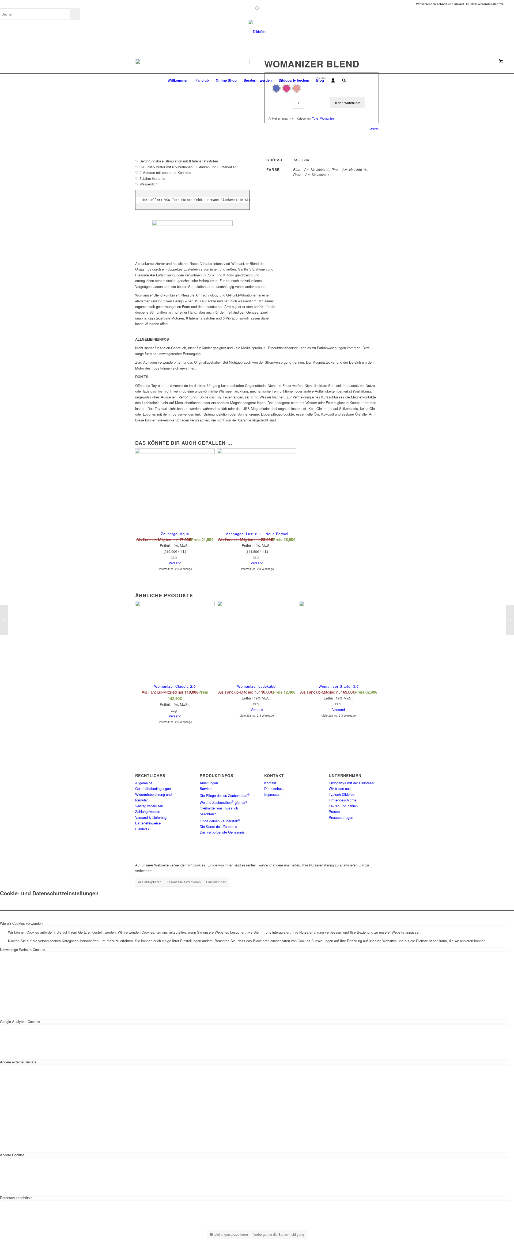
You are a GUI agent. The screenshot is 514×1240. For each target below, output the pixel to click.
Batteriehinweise (148, 823)
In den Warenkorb (347, 102)
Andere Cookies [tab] (12, 1154)
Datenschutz (274, 788)
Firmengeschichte (342, 799)
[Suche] (342, 80)
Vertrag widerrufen (149, 805)
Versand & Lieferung (151, 817)
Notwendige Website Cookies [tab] (22, 949)
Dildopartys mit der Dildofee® (351, 782)
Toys (315, 118)
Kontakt (270, 782)
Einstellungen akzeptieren (229, 1234)
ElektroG (142, 828)
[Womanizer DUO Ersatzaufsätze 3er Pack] (510, 620)
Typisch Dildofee (341, 794)
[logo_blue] (257, 31)
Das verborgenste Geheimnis (222, 832)
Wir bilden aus (340, 788)
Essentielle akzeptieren (184, 882)
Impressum (273, 794)
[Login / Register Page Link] (333, 81)
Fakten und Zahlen (343, 805)
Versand (175, 562)
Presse (334, 811)
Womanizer (327, 118)
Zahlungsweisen (147, 811)
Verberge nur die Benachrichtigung (278, 1234)
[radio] (276, 88)
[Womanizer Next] (4, 620)
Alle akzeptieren (149, 882)
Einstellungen (216, 882)
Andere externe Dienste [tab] (18, 1061)
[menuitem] (178, 80)
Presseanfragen (341, 817)
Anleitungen (209, 782)
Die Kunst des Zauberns (218, 826)
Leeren (374, 128)
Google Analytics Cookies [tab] (20, 1021)
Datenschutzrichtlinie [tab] (16, 1197)
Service (205, 788)
